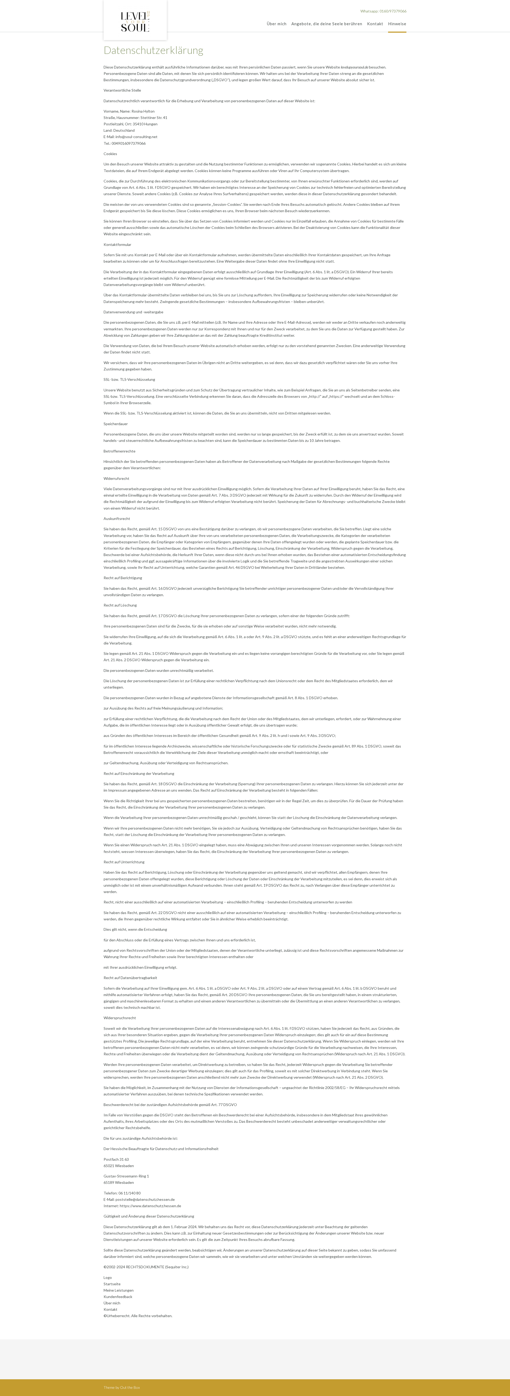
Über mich (277, 23)
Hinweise (397, 23)
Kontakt (375, 23)
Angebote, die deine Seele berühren (326, 23)
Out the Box (130, 1387)
